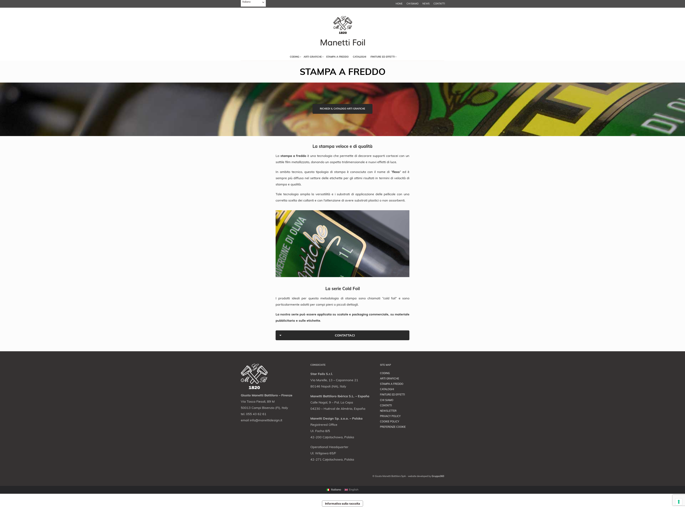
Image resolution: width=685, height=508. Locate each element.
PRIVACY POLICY (390, 416)
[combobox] (253, 3)
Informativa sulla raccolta (342, 503)
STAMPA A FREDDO (391, 384)
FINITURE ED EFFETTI (392, 395)
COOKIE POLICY (389, 421)
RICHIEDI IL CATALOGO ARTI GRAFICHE (342, 109)
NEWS (426, 4)
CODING (385, 373)
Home (399, 4)
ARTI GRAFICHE (389, 378)
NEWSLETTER (388, 411)
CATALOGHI (387, 389)
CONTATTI (439, 4)
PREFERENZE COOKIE (393, 427)
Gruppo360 (438, 476)
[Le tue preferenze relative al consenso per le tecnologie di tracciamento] (678, 501)
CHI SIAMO (412, 4)
